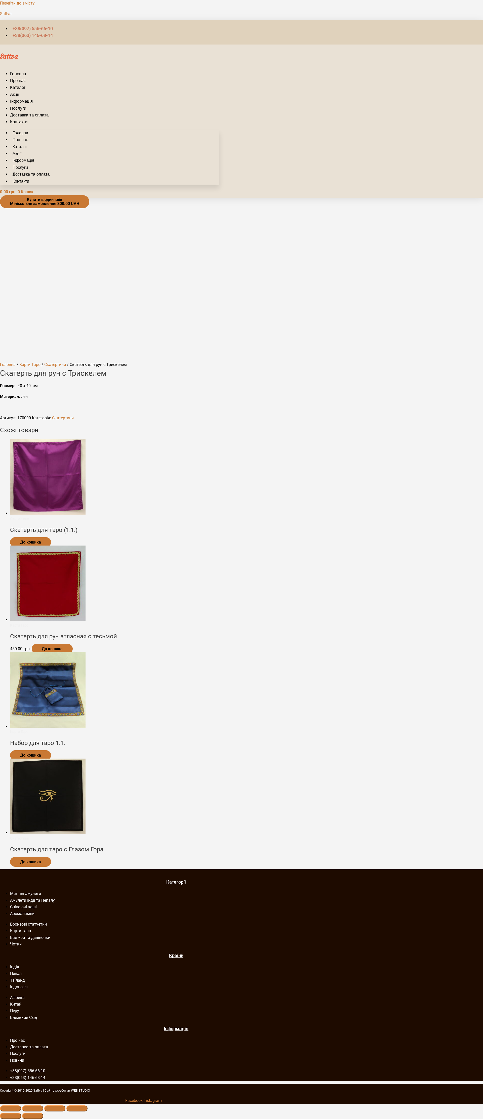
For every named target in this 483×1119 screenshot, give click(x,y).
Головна (18, 73)
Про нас (18, 80)
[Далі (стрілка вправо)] (32, 1116)
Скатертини (55, 364)
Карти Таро (30, 364)
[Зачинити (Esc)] (77, 1108)
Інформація (21, 101)
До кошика (30, 542)
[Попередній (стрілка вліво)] (10, 1116)
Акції (14, 94)
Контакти (19, 122)
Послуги (18, 108)
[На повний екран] (32, 1108)
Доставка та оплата (29, 115)
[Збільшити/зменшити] (10, 1108)
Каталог (17, 87)
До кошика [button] (52, 648)
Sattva (6, 13)
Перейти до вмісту (17, 3)
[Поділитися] (54, 1108)
